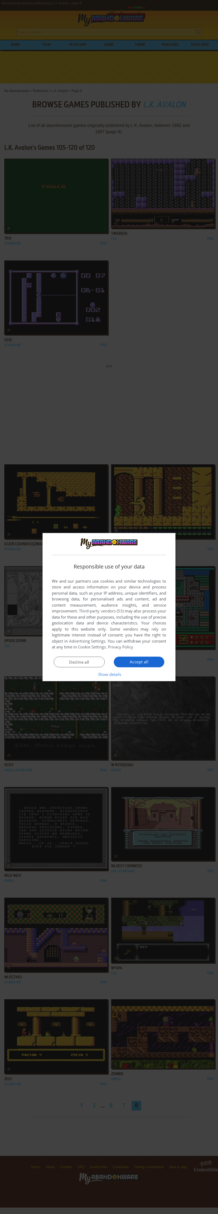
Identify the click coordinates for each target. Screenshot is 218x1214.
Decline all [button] (79, 662)
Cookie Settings (92, 647)
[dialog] (109, 607)
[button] (109, 674)
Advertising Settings (87, 641)
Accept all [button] (139, 661)
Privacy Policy (120, 647)
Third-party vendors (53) (101, 611)
